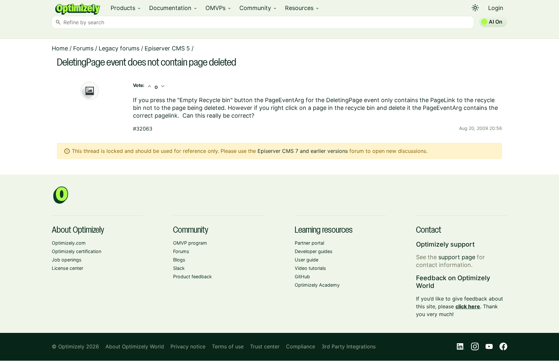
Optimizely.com (69, 243)
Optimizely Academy (317, 285)
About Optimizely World (134, 346)
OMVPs (218, 8)
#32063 (142, 128)
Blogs (179, 259)
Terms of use (228, 346)
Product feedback (192, 276)
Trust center (265, 346)
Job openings (67, 259)
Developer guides (314, 251)
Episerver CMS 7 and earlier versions (303, 151)
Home (60, 48)
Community (258, 8)
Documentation (173, 8)
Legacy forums (119, 48)
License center (67, 268)
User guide (306, 259)
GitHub (302, 276)
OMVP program (190, 243)
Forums (83, 48)
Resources (302, 8)
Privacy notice (187, 346)
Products (126, 8)
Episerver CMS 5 (167, 48)
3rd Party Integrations (349, 346)
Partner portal (309, 243)
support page (456, 257)
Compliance (300, 346)
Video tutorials (310, 268)
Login (495, 8)
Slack (179, 268)
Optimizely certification (76, 251)
